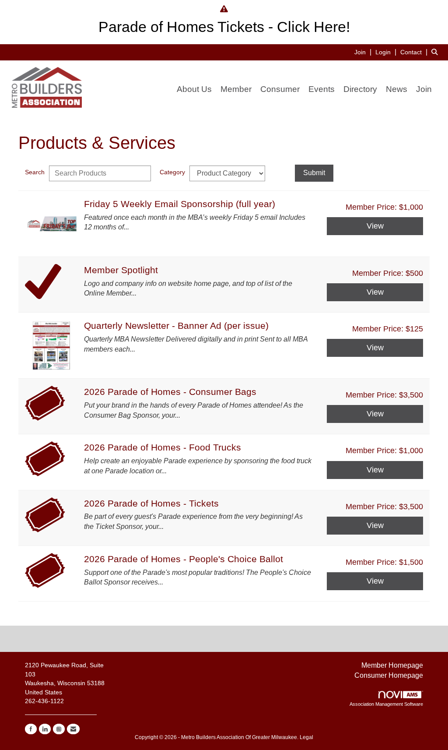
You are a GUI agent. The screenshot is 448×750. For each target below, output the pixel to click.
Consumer (280, 89)
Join (424, 89)
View (375, 226)
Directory (360, 89)
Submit (314, 172)
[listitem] (364, 52)
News (396, 89)
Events (321, 89)
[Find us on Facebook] (31, 729)
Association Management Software (386, 704)
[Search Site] (436, 52)
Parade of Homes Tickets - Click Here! (224, 27)
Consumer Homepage (388, 675)
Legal (306, 737)
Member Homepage (392, 665)
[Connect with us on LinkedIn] (45, 729)
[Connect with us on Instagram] (59, 729)
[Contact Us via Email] (73, 729)
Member (236, 89)
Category (172, 172)
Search (35, 172)
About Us (194, 89)
